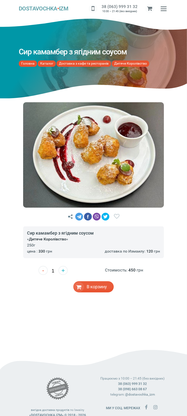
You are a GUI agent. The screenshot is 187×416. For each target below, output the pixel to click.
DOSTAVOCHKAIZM (43, 8)
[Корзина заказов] (149, 8)
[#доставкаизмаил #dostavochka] (155, 407)
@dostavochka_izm (140, 394)
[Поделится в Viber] (97, 217)
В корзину (97, 286)
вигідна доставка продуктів (50, 410)
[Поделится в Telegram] (79, 217)
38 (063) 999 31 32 (120, 6)
